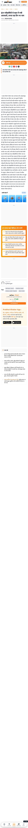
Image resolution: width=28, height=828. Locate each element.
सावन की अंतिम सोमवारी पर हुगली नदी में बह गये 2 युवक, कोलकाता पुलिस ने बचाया (14, 375)
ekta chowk (21, 291)
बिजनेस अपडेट (18, 312)
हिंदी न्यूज (13, 317)
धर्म (23, 312)
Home (2, 9)
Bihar (11, 9)
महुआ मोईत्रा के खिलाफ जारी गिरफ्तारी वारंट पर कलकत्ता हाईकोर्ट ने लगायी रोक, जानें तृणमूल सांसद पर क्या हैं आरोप (14, 369)
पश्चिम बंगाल (18, 5)
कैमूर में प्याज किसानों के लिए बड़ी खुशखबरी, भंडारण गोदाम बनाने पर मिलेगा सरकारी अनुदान (14, 232)
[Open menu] (2, 2)
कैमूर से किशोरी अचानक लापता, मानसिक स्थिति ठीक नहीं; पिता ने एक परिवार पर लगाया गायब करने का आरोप (14, 245)
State (7, 9)
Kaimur (16, 9)
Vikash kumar (8, 18)
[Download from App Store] (16, 322)
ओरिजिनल (24, 5)
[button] (14, 51)
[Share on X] (18, 66)
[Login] (14, 825)
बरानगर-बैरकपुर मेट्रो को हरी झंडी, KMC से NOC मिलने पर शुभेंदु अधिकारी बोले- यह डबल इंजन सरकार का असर (14, 355)
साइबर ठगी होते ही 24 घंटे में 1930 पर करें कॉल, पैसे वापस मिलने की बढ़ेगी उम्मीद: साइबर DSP (14, 252)
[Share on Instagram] (16, 66)
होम (1, 5)
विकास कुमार (9, 283)
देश (3, 312)
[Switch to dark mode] (20, 2)
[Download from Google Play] (7, 322)
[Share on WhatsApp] (9, 66)
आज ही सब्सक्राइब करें (14, 303)
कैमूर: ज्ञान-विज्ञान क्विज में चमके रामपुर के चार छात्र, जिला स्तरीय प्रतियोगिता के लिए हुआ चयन (14, 238)
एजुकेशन (7, 312)
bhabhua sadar (19, 288)
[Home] (8, 2)
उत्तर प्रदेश (13, 5)
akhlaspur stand (10, 288)
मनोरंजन (12, 312)
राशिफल (9, 315)
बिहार (8, 5)
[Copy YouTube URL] (14, 66)
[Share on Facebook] (12, 66)
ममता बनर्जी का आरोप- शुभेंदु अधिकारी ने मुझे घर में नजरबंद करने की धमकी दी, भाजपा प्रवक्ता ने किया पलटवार (14, 362)
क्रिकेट (4, 315)
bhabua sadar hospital (11, 291)
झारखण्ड (4, 5)
